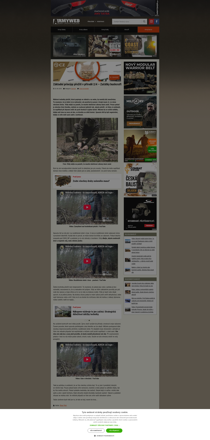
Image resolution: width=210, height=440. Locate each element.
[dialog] (105, 424)
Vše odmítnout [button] (96, 430)
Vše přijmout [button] (114, 430)
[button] (105, 425)
